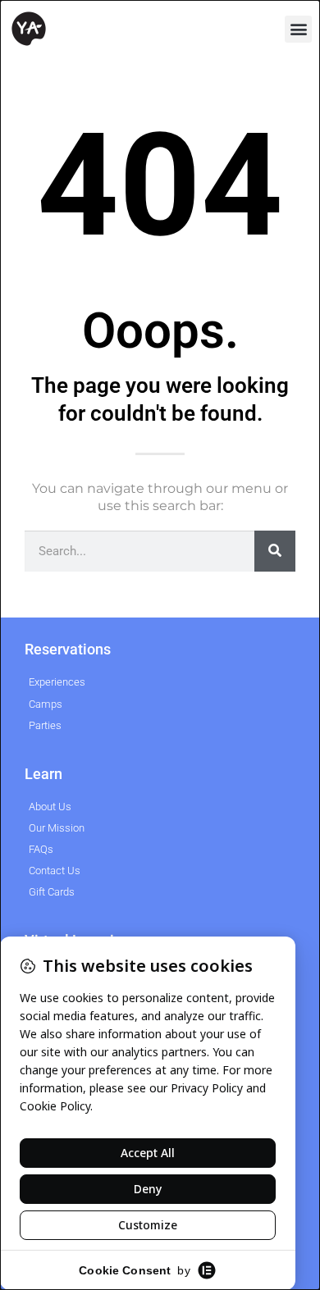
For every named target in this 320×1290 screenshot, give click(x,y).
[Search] (274, 551)
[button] (298, 29)
